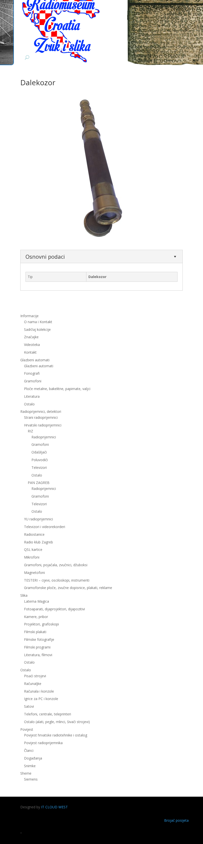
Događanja (33, 758)
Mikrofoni (31, 557)
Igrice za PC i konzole (41, 698)
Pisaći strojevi (35, 676)
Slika (23, 595)
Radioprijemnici (43, 437)
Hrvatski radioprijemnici (42, 425)
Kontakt (30, 352)
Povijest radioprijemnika (43, 742)
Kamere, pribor (36, 616)
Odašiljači (39, 452)
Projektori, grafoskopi (41, 624)
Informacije (29, 315)
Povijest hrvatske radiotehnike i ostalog (55, 735)
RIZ (30, 431)
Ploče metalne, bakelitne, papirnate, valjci (57, 388)
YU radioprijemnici (38, 519)
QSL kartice (33, 549)
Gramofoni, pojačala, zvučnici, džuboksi (55, 565)
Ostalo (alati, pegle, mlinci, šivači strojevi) (57, 721)
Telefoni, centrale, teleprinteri (47, 714)
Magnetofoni (34, 572)
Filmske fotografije (39, 639)
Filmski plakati (35, 631)
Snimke (30, 765)
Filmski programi (37, 647)
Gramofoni (32, 381)
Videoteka (32, 344)
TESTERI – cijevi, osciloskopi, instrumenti (56, 580)
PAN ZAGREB (39, 482)
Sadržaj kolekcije (37, 329)
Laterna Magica (36, 601)
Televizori (39, 467)
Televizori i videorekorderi (44, 526)
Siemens (31, 779)
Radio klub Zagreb (38, 542)
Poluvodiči (39, 459)
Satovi (29, 706)
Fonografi (32, 373)
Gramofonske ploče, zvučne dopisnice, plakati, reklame (68, 587)
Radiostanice (34, 534)
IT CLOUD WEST (54, 807)
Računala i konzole (39, 691)
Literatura (32, 396)
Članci (28, 750)
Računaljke (32, 683)
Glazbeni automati (38, 366)
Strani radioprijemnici (41, 417)
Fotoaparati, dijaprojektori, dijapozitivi (54, 609)
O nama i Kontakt (38, 321)
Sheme (25, 773)
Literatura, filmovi (38, 654)
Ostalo (36, 475)
